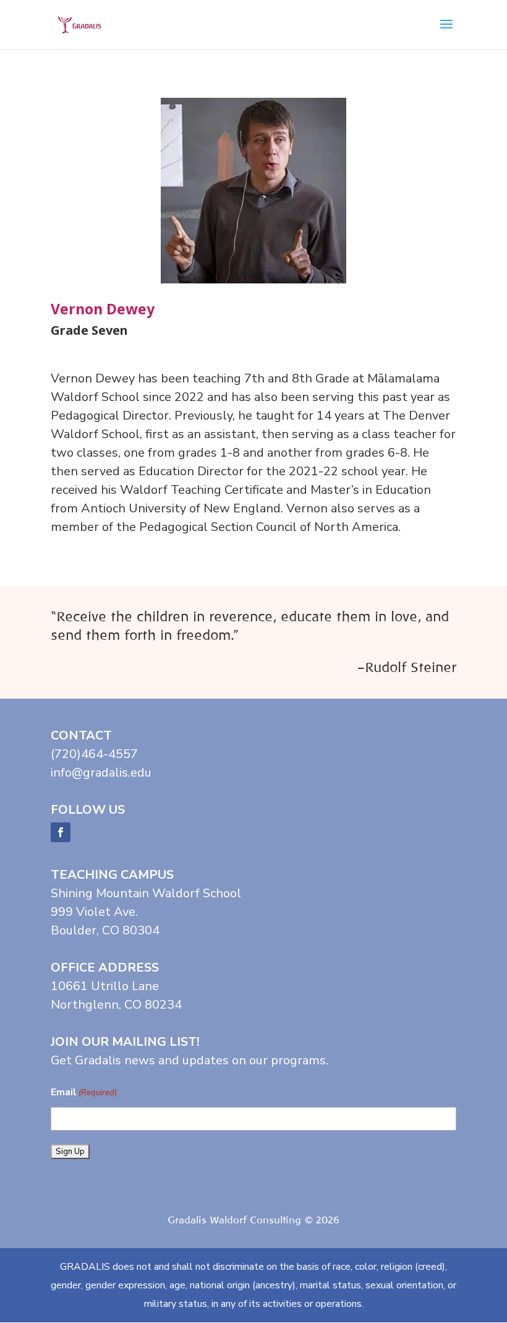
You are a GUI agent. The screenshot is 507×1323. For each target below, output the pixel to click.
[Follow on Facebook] (60, 832)
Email (84, 1092)
